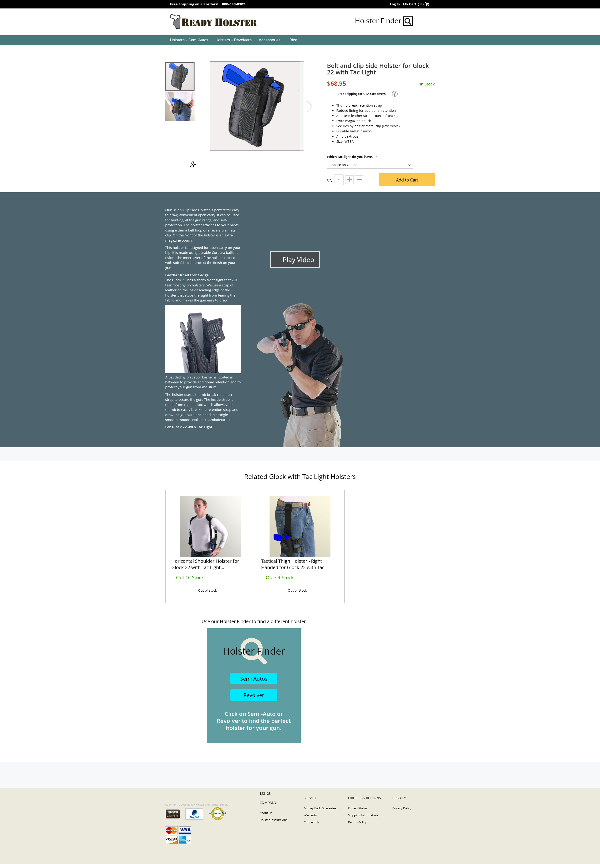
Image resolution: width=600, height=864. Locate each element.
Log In (395, 4)
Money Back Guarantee (320, 808)
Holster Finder (379, 20)
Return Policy (357, 822)
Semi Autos (253, 678)
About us (265, 813)
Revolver (254, 695)
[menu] (300, 40)
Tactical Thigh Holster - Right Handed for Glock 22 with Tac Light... (292, 565)
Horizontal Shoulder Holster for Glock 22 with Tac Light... (205, 564)
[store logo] (213, 21)
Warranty (310, 815)
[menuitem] (188, 40)
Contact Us (311, 822)
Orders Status (357, 808)
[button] (309, 106)
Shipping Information (363, 815)
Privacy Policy (401, 808)
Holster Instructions (273, 820)
